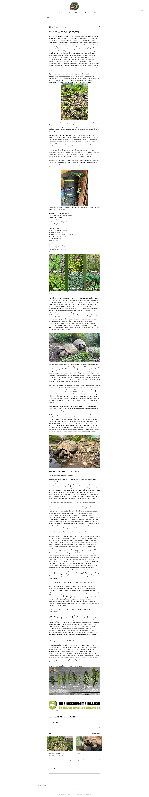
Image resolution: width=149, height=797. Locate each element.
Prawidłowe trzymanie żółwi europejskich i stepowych (57, 754)
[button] (100, 18)
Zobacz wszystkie (96, 733)
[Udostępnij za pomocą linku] (60, 722)
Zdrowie (80, 753)
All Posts (49, 18)
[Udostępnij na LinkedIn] (57, 722)
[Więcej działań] (99, 27)
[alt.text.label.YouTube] (142, 11)
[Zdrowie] (89, 743)
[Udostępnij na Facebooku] (49, 722)
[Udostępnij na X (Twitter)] (53, 722)
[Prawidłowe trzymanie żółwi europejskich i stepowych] (60, 743)
